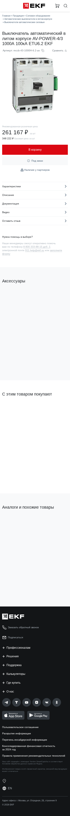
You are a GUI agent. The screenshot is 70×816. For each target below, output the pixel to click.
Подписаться (15, 637)
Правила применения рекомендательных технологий (33, 755)
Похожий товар (12, 519)
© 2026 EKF (8, 804)
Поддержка (14, 665)
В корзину (16, 363)
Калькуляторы (15, 673)
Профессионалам (18, 647)
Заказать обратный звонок (23, 627)
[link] (6, 702)
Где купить (13, 682)
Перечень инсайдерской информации (24, 739)
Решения (12, 656)
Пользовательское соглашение (20, 727)
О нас (10, 691)
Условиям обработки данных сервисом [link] (19, 764)
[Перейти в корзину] (57, 6)
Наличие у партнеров (37, 169)
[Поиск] (65, 5)
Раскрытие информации (16, 733)
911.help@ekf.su (34, 250)
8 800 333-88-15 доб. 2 (36, 246)
